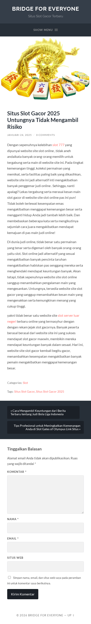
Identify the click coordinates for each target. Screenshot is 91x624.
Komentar (16, 471)
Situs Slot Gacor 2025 (50, 391)
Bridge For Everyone (45, 8)
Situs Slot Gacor (24, 391)
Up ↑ (71, 615)
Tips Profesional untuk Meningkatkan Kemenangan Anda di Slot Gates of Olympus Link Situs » (47, 427)
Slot (25, 383)
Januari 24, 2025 (19, 134)
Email (13, 538)
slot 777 (58, 145)
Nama (13, 519)
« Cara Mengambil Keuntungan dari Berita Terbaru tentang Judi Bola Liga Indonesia (38, 412)
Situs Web (15, 557)
